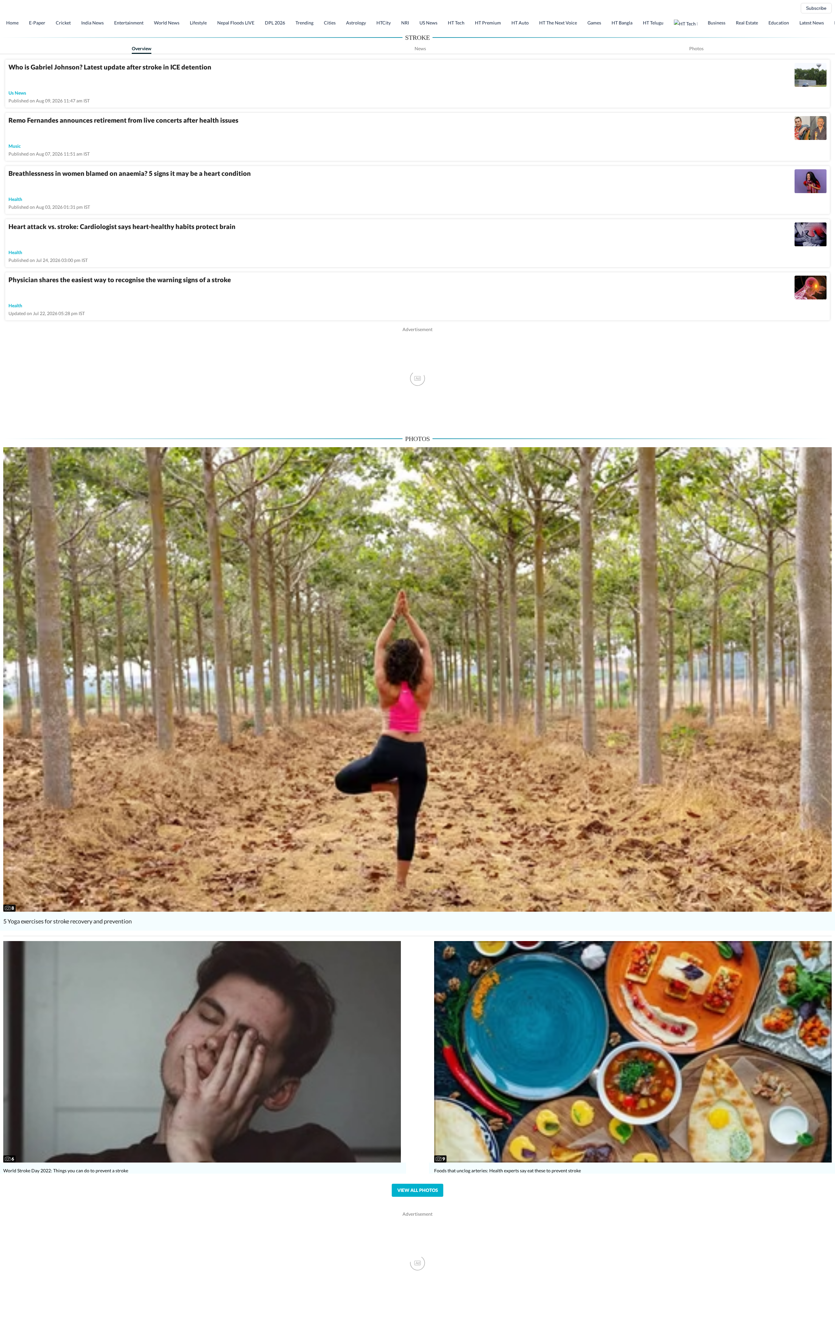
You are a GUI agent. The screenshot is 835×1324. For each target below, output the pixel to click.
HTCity (383, 22)
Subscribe (816, 8)
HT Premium (488, 22)
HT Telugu (653, 22)
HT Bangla (622, 22)
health (15, 199)
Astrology (356, 22)
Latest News (811, 22)
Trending (304, 22)
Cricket (63, 22)
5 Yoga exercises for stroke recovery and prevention (67, 921)
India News (92, 22)
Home (12, 22)
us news (17, 93)
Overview (141, 48)
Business (716, 22)
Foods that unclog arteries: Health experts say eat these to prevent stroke (507, 1170)
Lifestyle (198, 22)
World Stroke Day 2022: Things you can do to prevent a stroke (65, 1170)
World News (166, 22)
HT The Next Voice (558, 22)
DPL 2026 (275, 22)
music (14, 146)
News (420, 48)
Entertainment (129, 22)
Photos (696, 48)
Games (594, 22)
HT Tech (456, 22)
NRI (405, 22)
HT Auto (520, 22)
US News (428, 22)
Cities (330, 22)
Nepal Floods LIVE (235, 22)
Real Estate (747, 22)
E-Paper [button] (37, 22)
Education (778, 22)
